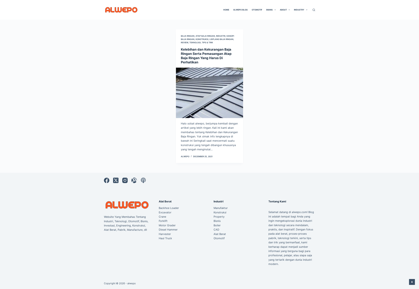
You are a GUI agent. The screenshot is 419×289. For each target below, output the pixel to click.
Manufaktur (221, 208)
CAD (216, 229)
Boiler (217, 225)
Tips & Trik (207, 42)
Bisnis (269, 10)
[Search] (314, 10)
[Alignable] (134, 180)
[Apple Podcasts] (143, 180)
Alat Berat (220, 234)
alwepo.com (299, 212)
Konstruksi (202, 39)
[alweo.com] (127, 204)
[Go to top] (412, 282)
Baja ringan (187, 36)
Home (226, 10)
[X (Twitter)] (115, 180)
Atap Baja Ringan (205, 36)
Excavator (165, 212)
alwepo (131, 283)
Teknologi (195, 42)
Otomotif (257, 10)
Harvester (165, 234)
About (283, 10)
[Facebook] (106, 180)
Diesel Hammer (168, 229)
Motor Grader (167, 225)
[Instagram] (125, 180)
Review (184, 42)
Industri (220, 36)
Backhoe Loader (169, 208)
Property (219, 216)
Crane (162, 216)
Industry (299, 10)
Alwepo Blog (240, 10)
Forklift (163, 221)
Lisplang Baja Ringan (221, 39)
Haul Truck (165, 238)
